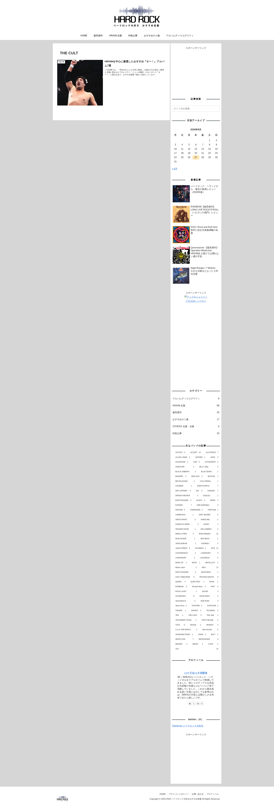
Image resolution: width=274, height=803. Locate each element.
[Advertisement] (196, 70)
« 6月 (174, 169)
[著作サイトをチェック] (190, 703)
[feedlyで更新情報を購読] (198, 703)
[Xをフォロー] (194, 703)
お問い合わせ (198, 794)
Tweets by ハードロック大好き (187, 726)
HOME (163, 794)
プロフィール (213, 794)
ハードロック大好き (195, 672)
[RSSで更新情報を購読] (202, 703)
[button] (217, 108)
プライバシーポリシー (179, 794)
